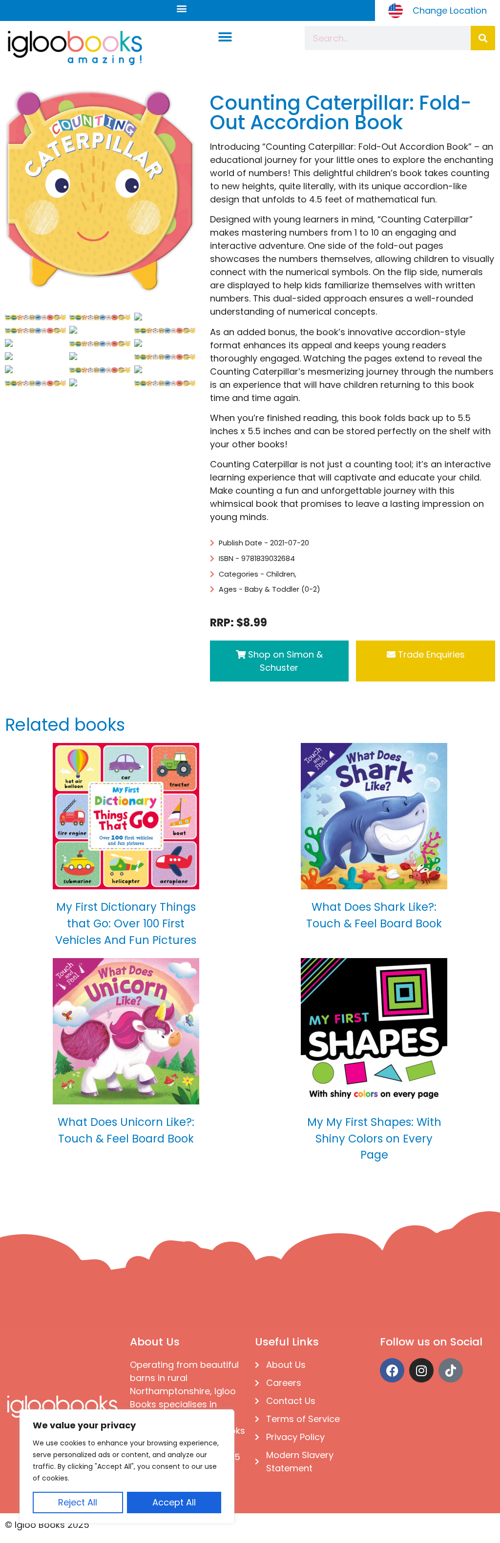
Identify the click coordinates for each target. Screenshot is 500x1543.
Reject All (77, 1502)
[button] (181, 8)
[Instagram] (421, 1370)
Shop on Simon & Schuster (284, 661)
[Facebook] (392, 1370)
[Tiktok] (450, 1370)
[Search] (483, 38)
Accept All (174, 1502)
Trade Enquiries (430, 654)
